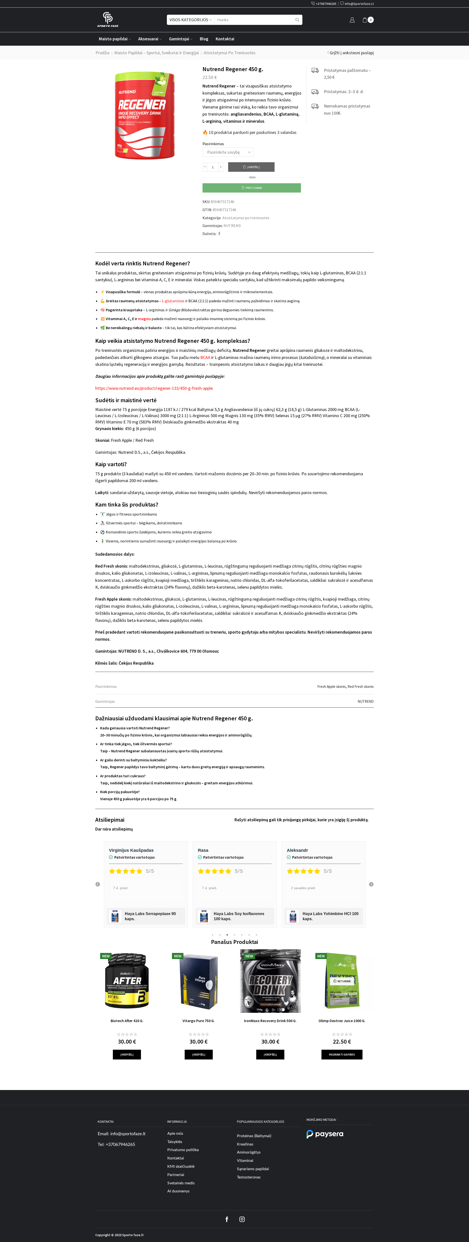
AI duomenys (178, 1191)
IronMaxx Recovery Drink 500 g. (270, 1020)
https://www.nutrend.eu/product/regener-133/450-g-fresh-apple (154, 388)
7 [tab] (256, 934)
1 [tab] (212, 934)
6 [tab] (249, 934)
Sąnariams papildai (253, 1169)
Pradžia (102, 52)
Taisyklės (174, 1142)
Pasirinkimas (213, 143)
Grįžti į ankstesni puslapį (352, 52)
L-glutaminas (173, 300)
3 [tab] (227, 934)
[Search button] (297, 20)
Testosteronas (249, 1177)
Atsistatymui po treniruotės (230, 52)
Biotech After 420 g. (127, 1020)
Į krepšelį (253, 167)
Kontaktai (225, 39)
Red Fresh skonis (361, 686)
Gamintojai (179, 39)
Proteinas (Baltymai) (254, 1136)
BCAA (205, 357)
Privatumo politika (183, 1150)
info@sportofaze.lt (127, 1134)
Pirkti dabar (254, 188)
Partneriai (175, 1175)
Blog (204, 39)
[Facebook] (218, 234)
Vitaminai (245, 1161)
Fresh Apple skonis (331, 686)
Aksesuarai (148, 39)
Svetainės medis (181, 1183)
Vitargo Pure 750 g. (198, 1020)
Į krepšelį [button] (126, 1054)
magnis (144, 318)
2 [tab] (219, 934)
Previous (97, 884)
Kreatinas (245, 1144)
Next (371, 884)
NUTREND (232, 225)
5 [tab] (241, 934)
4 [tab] (234, 934)
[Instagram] (242, 1219)
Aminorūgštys (249, 1152)
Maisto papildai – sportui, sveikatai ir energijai (156, 52)
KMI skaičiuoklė (180, 1166)
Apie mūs (175, 1133)
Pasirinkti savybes (342, 1054)
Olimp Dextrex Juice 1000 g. (342, 1020)
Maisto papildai (113, 39)
